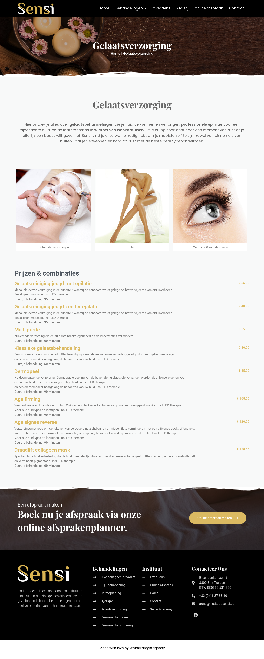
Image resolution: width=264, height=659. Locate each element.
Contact (236, 8)
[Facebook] (196, 615)
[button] (131, 8)
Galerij (183, 8)
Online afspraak (208, 8)
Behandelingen (129, 8)
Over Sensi (162, 8)
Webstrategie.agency (147, 648)
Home (104, 8)
